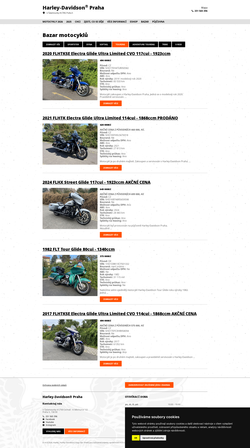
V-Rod (178, 44)
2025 (68, 21)
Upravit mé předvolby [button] (153, 438)
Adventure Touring (144, 44)
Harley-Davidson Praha (73, 7)
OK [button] (135, 438)
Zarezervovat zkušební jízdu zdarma (149, 385)
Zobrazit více (110, 103)
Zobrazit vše (53, 44)
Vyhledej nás (53, 431)
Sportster (73, 44)
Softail (104, 44)
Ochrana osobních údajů (55, 385)
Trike (165, 44)
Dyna (89, 44)
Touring (120, 44)
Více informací (76, 431)
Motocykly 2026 (53, 21)
